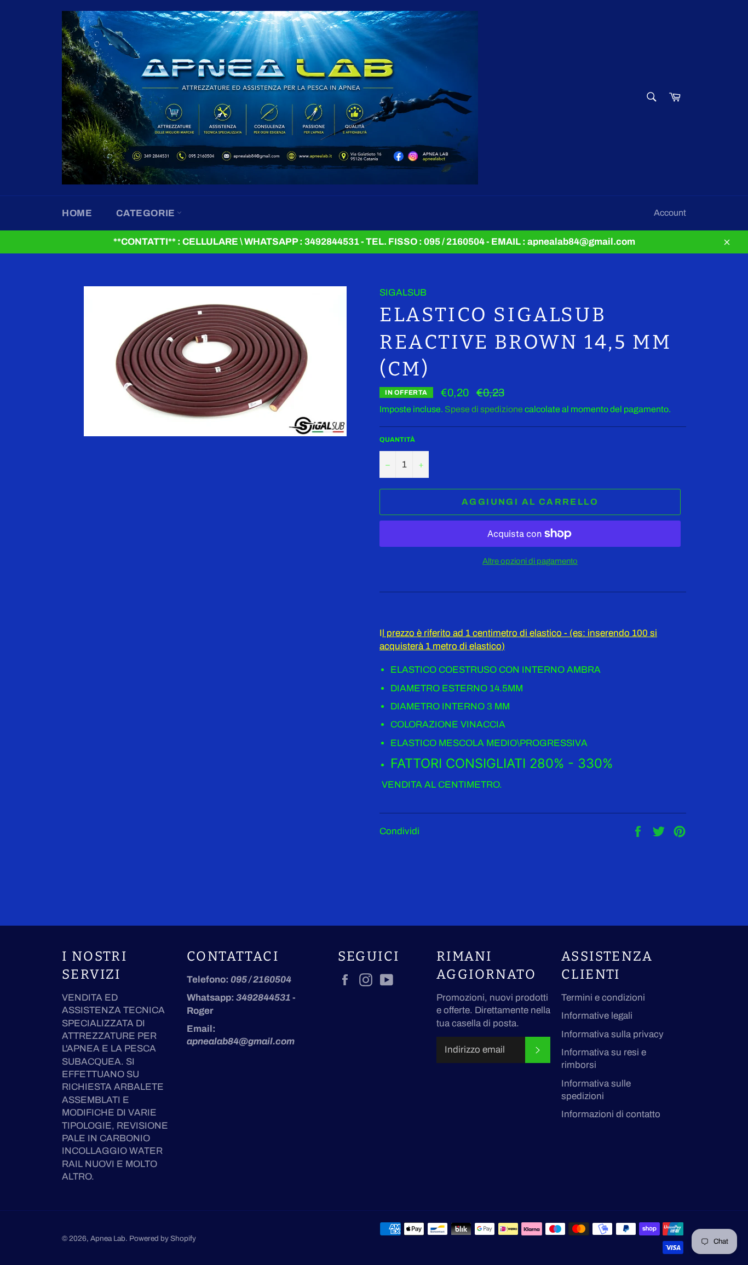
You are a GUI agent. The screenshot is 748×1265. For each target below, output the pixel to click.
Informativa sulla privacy (612, 1034)
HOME (77, 213)
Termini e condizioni (603, 997)
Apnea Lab (107, 1238)
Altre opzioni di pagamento (530, 561)
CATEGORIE (146, 213)
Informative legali (596, 1015)
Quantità (397, 439)
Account (670, 212)
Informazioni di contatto (610, 1114)
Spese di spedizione (484, 409)
